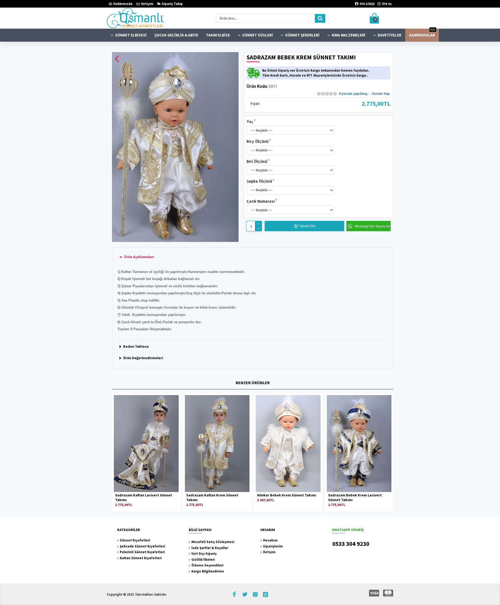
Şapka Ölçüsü (259, 181)
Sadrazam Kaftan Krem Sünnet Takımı (212, 497)
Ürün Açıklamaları (139, 256)
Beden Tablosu (136, 346)
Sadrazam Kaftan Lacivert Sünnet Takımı (143, 497)
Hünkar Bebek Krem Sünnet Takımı (286, 495)
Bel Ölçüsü (257, 161)
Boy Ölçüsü (257, 141)
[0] (385, 18)
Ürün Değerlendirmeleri (143, 357)
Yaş (250, 121)
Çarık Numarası (261, 201)
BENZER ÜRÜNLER (253, 382)
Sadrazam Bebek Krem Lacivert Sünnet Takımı (355, 497)
